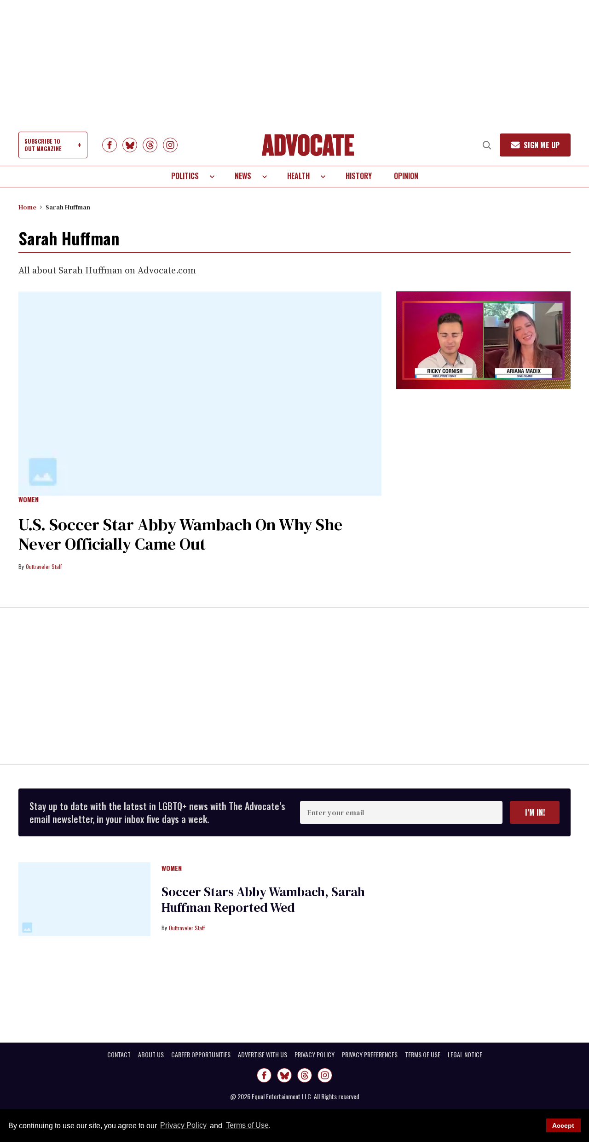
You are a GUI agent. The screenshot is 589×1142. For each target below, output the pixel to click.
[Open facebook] (109, 145)
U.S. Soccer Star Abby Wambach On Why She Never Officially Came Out (180, 534)
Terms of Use (247, 1126)
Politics (185, 175)
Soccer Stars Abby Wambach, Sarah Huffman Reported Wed (263, 899)
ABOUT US (151, 1054)
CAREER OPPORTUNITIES (201, 1054)
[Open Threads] (150, 145)
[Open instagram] (170, 145)
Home (27, 207)
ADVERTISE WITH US (262, 1054)
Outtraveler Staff (44, 566)
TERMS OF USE (422, 1054)
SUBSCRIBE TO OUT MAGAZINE (42, 144)
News (243, 175)
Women (28, 500)
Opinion (406, 175)
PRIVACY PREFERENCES (370, 1054)
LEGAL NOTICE (465, 1054)
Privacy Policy (183, 1126)
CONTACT (119, 1054)
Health (298, 175)
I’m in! (535, 812)
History (359, 175)
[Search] (486, 145)
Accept (563, 1125)
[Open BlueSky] (129, 145)
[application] (483, 340)
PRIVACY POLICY (314, 1054)
